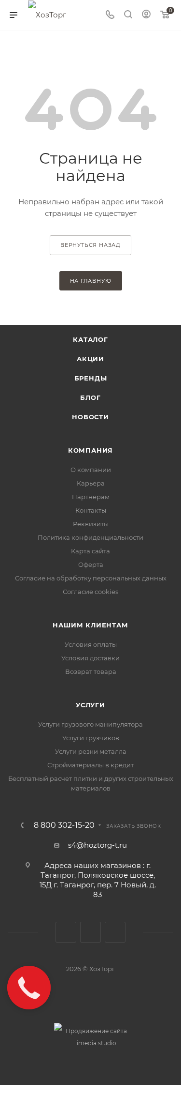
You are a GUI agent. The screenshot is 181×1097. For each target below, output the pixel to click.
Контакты (90, 510)
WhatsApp (115, 932)
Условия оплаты (91, 644)
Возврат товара (90, 671)
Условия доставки (90, 658)
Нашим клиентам (90, 625)
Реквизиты (91, 524)
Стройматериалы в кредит (90, 765)
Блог (90, 397)
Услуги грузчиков (90, 738)
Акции (90, 359)
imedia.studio (96, 1043)
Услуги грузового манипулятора (90, 724)
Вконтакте (66, 932)
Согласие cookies (90, 591)
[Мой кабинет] (146, 15)
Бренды (90, 378)
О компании (90, 469)
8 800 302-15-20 (64, 825)
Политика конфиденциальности (90, 537)
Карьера (91, 483)
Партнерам (91, 497)
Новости (90, 417)
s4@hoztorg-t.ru (97, 845)
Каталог (90, 339)
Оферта (90, 564)
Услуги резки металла (90, 751)
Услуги (90, 705)
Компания (90, 450)
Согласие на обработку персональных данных (91, 578)
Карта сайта (90, 551)
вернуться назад (90, 245)
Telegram (90, 932)
